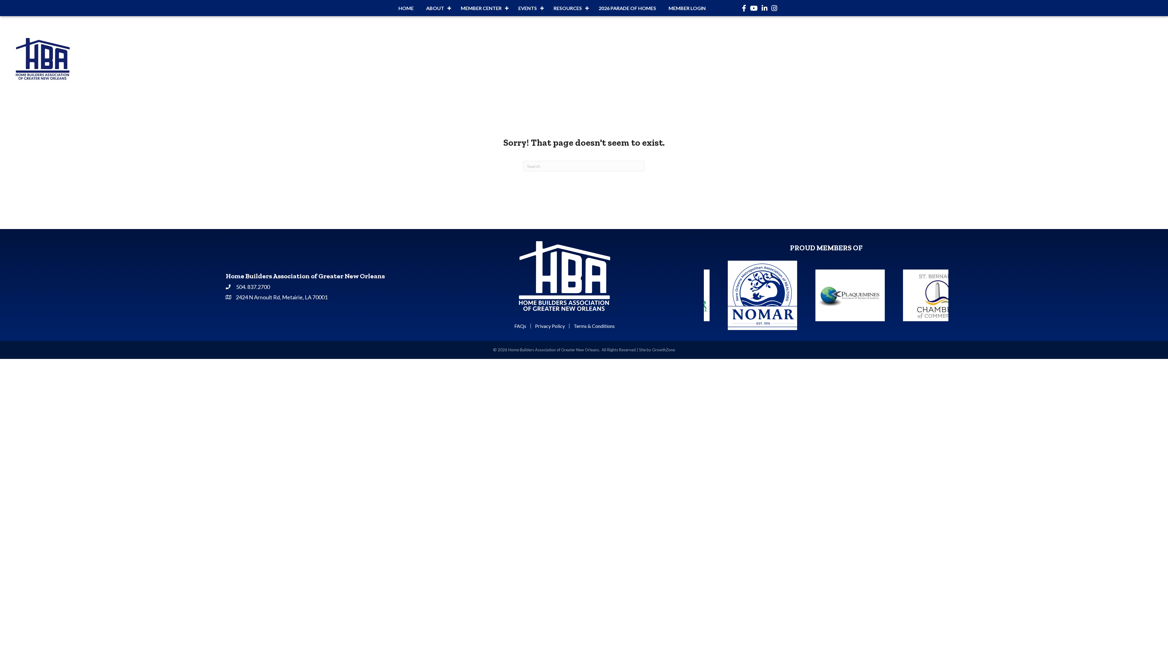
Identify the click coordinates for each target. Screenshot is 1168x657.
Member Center (481, 8)
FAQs (520, 326)
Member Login (687, 8)
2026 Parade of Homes (627, 8)
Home (406, 8)
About (435, 8)
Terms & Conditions (594, 326)
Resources (568, 8)
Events (527, 8)
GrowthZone (663, 349)
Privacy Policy (550, 326)
